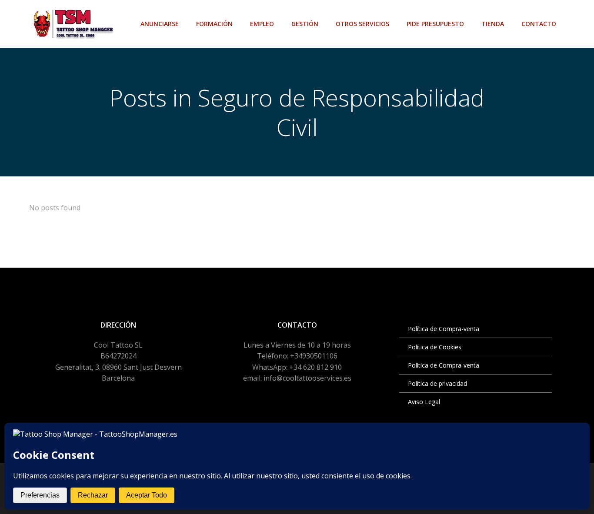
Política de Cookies (434, 347)
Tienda (492, 24)
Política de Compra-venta (443, 329)
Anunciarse (159, 24)
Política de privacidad (437, 383)
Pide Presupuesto (435, 24)
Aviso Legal (424, 402)
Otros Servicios (362, 24)
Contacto (538, 24)
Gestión (304, 24)
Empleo (262, 24)
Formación (214, 24)
